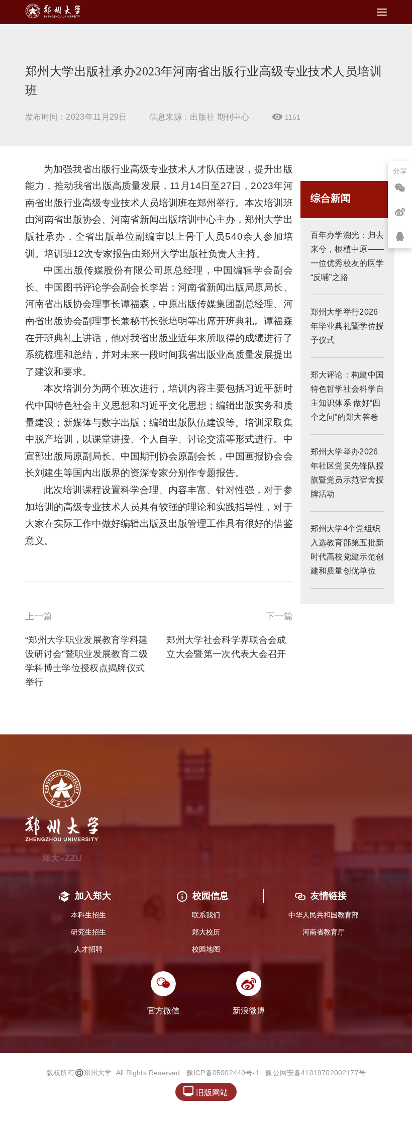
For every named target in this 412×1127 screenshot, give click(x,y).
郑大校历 (206, 932)
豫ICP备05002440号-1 (222, 1073)
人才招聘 (88, 949)
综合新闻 (331, 198)
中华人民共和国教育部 (323, 915)
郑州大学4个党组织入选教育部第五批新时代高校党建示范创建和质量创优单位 (347, 549)
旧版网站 (205, 1091)
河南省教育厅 (323, 932)
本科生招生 (88, 915)
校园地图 (206, 949)
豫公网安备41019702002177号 (315, 1073)
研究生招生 (88, 932)
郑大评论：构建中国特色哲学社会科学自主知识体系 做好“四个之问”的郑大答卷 (347, 395)
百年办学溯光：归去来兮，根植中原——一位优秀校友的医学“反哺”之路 (347, 256)
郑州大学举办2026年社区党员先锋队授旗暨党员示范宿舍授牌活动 (347, 472)
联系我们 (206, 915)
